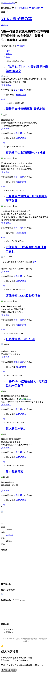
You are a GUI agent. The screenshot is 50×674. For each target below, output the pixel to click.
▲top (3, 99)
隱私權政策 (43, 639)
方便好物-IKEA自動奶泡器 (23, 295)
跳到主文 (5, 25)
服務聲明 (26, 641)
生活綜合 (21, 46)
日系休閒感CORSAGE (20, 339)
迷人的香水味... (15, 428)
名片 (8, 57)
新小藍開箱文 (14, 471)
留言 (22, 90)
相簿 (8, 51)
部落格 (9, 54)
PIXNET (11, 639)
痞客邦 (16, 90)
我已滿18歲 (6, 670)
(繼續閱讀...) (6, 85)
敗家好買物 (21, 95)
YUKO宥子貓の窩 (16, 19)
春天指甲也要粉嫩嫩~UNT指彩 (25, 152)
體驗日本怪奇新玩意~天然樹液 (25, 108)
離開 (14, 670)
